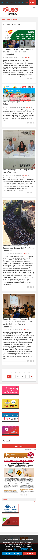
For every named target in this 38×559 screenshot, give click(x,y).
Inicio (3, 19)
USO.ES (26, 2)
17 (27, 376)
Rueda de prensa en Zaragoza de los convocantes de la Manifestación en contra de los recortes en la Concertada (18, 322)
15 (18, 376)
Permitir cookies (12, 553)
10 (19, 372)
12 (29, 372)
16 (23, 376)
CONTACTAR (20, 2)
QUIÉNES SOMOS (5, 2)
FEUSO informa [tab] (19, 446)
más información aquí (22, 549)
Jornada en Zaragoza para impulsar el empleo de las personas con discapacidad (18, 51)
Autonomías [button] (7, 441)
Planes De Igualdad (12, 19)
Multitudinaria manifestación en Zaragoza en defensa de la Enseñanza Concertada (18, 248)
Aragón (26, 57)
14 (13, 376)
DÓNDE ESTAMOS (13, 2)
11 (24, 372)
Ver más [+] (6, 499)
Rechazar (29, 553)
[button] (30, 499)
